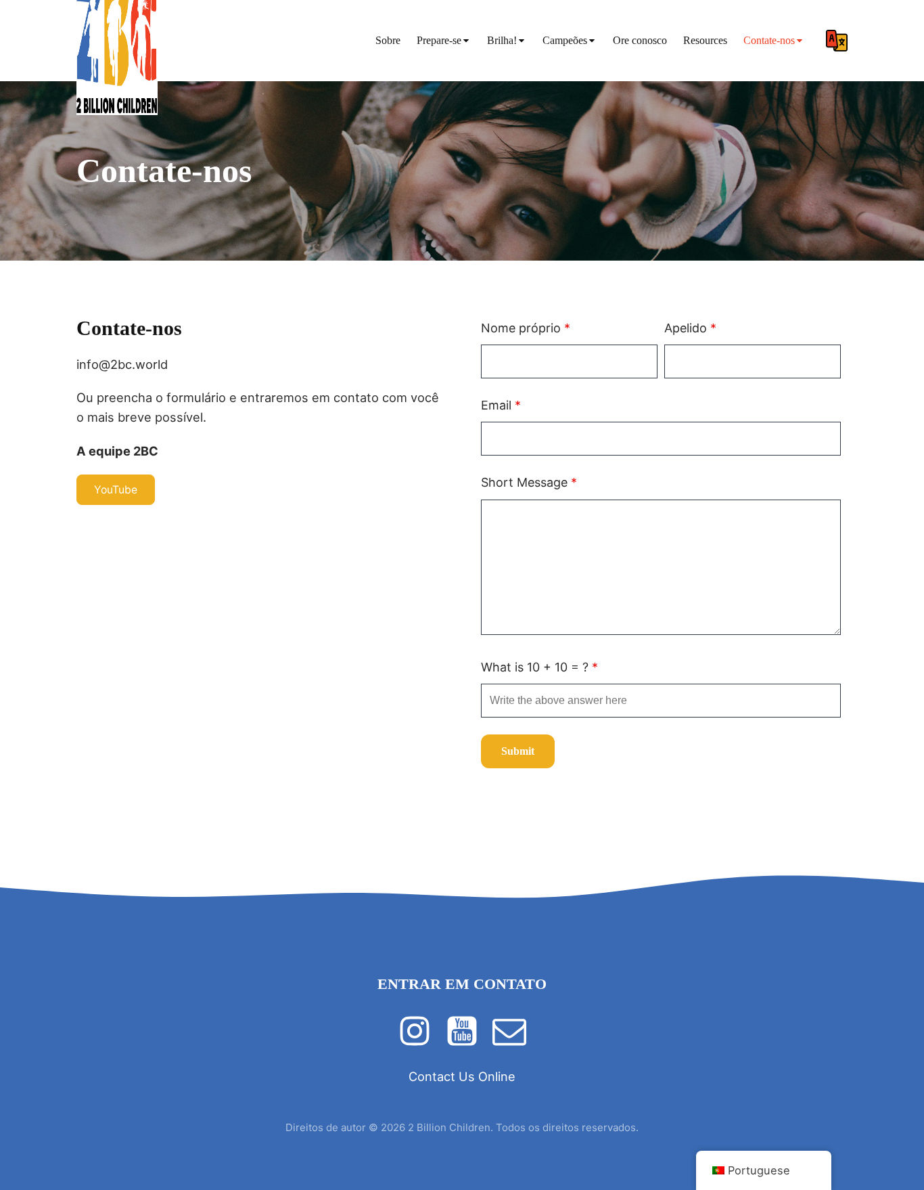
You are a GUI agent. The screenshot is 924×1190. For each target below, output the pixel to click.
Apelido (690, 328)
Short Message (529, 482)
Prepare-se (439, 40)
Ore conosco (640, 40)
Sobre (387, 40)
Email (501, 405)
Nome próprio (525, 328)
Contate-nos (769, 40)
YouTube (115, 489)
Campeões (564, 40)
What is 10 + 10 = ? (539, 667)
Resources (705, 40)
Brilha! (502, 40)
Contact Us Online (462, 1076)
